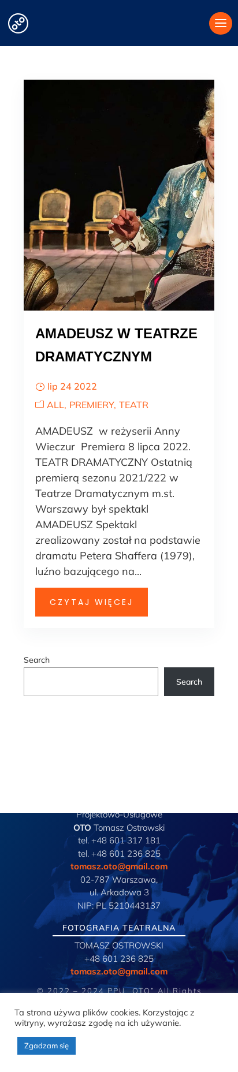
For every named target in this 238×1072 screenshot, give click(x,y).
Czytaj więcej (91, 602)
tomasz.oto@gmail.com (119, 866)
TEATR (133, 404)
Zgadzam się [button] (46, 1045)
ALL (55, 404)
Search (37, 660)
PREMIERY (91, 404)
